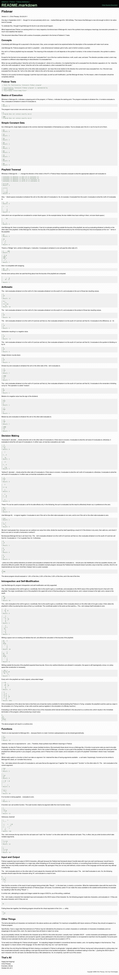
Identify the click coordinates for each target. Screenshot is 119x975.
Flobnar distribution (22, 2)
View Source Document (110, 5)
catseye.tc (4, 2)
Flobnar (12, 2)
